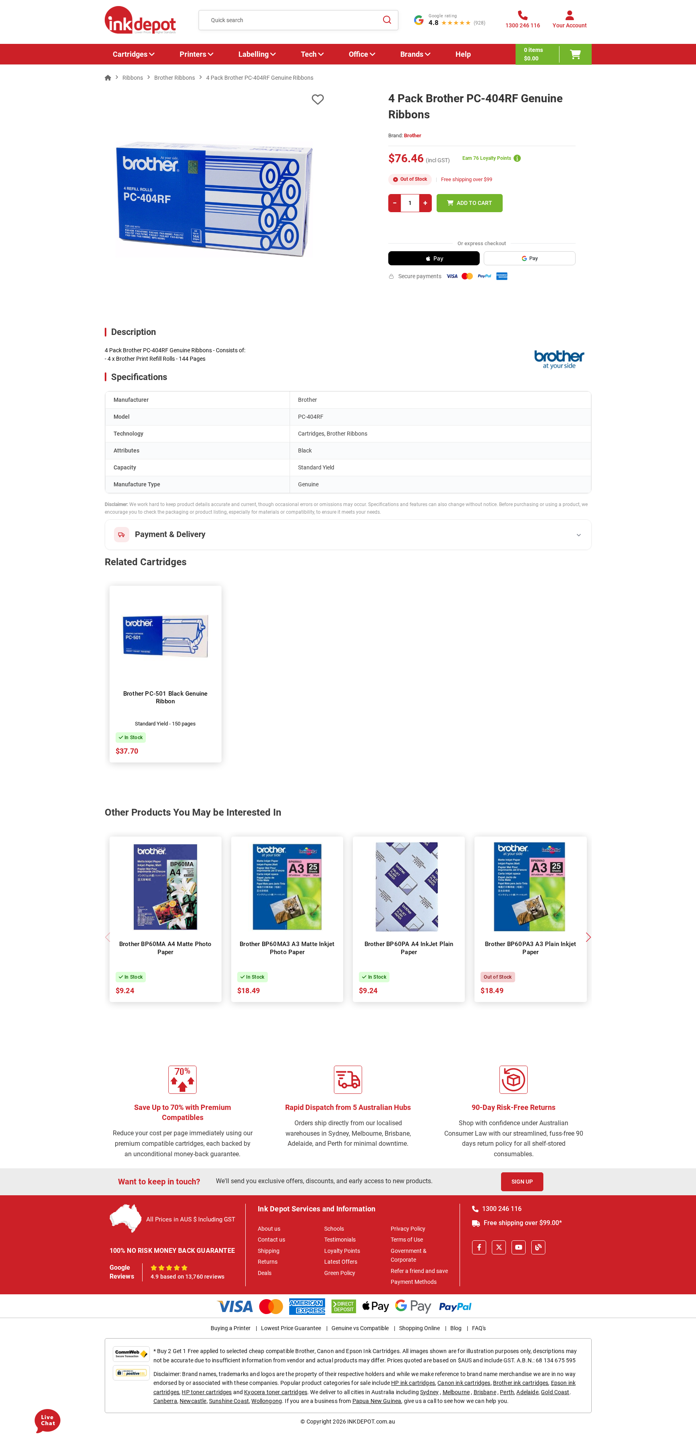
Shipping (269, 1251)
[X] (498, 1247)
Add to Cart (474, 203)
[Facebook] (479, 1247)
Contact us (271, 1239)
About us (269, 1228)
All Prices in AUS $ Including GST (190, 1219)
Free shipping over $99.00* (522, 1223)
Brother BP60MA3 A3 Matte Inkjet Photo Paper (287, 948)
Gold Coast (555, 1392)
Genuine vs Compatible (360, 1328)
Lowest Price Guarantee (291, 1328)
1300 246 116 (501, 1209)
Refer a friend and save (419, 1271)
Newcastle (193, 1401)
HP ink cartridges (413, 1383)
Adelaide (527, 1392)
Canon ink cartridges (463, 1383)
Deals (264, 1273)
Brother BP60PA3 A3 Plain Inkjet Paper (530, 948)
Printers (193, 54)
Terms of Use (407, 1239)
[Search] (387, 20)
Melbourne (456, 1392)
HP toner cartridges (207, 1392)
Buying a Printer (231, 1328)
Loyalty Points (342, 1251)
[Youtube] (518, 1247)
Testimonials (340, 1239)
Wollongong (266, 1401)
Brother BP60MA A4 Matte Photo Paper (165, 948)
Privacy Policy (408, 1228)
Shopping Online (419, 1328)
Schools (334, 1228)
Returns (268, 1261)
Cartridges (130, 54)
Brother (412, 135)
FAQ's (479, 1328)
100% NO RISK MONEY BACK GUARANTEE (172, 1250)
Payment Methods (414, 1282)
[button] (589, 937)
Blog (456, 1328)
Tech (309, 54)
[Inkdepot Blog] (538, 1247)
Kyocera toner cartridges (275, 1392)
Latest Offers (340, 1261)
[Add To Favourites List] (214, 100)
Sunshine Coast (229, 1401)
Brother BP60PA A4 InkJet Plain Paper (409, 948)
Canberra (165, 1401)
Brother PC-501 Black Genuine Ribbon (165, 697)
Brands (411, 54)
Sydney (429, 1392)
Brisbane (485, 1392)
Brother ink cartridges (521, 1383)
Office (358, 54)
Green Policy (339, 1273)
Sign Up (522, 1181)
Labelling (253, 54)
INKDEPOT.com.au (371, 1421)
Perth (507, 1392)
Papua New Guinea (377, 1401)
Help (463, 54)
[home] (108, 77)
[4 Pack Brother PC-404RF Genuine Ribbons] (214, 199)
